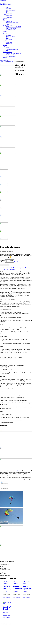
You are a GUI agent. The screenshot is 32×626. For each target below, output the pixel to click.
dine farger (15, 470)
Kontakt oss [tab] (12, 269)
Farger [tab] (20, 267)
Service (5, 14)
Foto (7, 11)
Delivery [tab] (27, 267)
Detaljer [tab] (11, 267)
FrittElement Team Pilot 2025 (13, 27)
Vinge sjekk (9, 17)
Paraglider (8, 8)
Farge (2, 261)
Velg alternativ (6, 597)
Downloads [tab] (6, 269)
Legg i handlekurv (5, 265)
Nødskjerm (9, 15)
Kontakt (5, 31)
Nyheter (5, 18)
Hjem (1, 61)
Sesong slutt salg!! (10, 10)
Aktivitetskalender (10, 29)
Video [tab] (23, 267)
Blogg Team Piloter (11, 28)
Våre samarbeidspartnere (12, 22)
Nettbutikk (5, 7)
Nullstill (16, 261)
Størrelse (2, 260)
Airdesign (10, 61)
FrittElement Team (7, 25)
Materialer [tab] (15, 267)
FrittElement (5, 4)
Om (4, 20)
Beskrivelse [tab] (6, 267)
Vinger (5, 61)
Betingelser (9, 13)
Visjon (7, 24)
